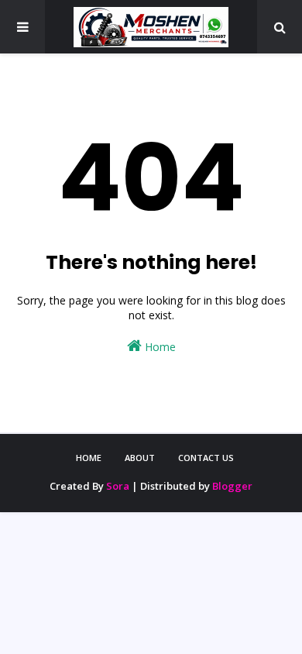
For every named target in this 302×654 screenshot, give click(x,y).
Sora (117, 486)
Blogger (232, 486)
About (140, 457)
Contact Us (206, 457)
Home (159, 346)
